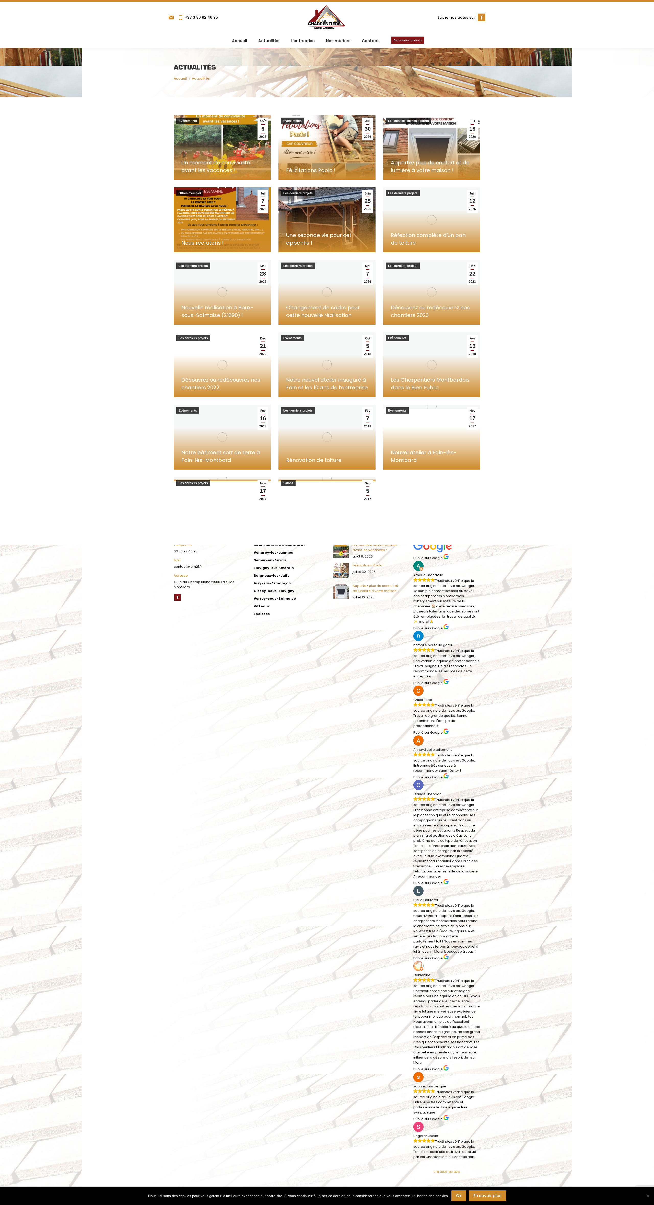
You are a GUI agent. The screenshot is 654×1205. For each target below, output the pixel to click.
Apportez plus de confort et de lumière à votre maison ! (375, 588)
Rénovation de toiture (314, 460)
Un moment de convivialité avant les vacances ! (375, 547)
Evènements (188, 121)
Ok (459, 1196)
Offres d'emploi (190, 193)
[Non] (647, 1195)
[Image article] (341, 550)
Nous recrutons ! (202, 242)
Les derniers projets (298, 193)
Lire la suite (192, 177)
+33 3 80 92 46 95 (201, 17)
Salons (288, 483)
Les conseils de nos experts (408, 121)
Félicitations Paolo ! (310, 170)
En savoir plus (487, 1196)
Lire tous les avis (447, 1171)
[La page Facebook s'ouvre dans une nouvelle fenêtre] (481, 17)
